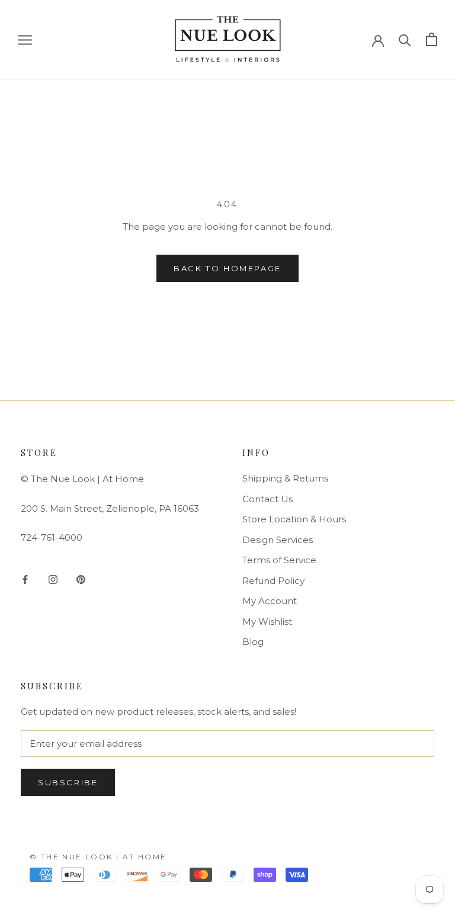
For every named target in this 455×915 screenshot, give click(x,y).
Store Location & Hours (294, 519)
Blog (253, 641)
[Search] (405, 39)
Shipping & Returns (285, 478)
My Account (269, 600)
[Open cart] (431, 39)
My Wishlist (267, 621)
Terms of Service (279, 560)
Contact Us (267, 499)
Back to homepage (227, 268)
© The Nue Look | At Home (98, 856)
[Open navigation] (25, 39)
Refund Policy (273, 580)
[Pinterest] (80, 579)
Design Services (277, 539)
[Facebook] (25, 579)
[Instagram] (53, 579)
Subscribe (68, 782)
